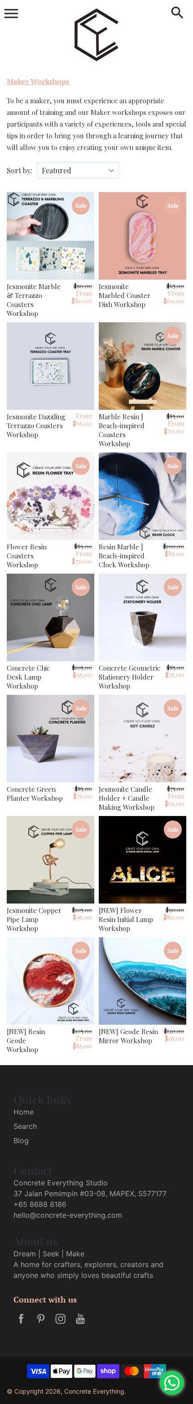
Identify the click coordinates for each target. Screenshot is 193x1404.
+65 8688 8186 (39, 1204)
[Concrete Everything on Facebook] (21, 1324)
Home (23, 1111)
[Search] (177, 13)
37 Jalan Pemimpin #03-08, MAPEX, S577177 (90, 1193)
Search (25, 1126)
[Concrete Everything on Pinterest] (40, 1324)
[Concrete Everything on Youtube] (80, 1324)
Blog (21, 1140)
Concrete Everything (94, 1391)
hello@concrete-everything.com (67, 1215)
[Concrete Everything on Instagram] (60, 1324)
